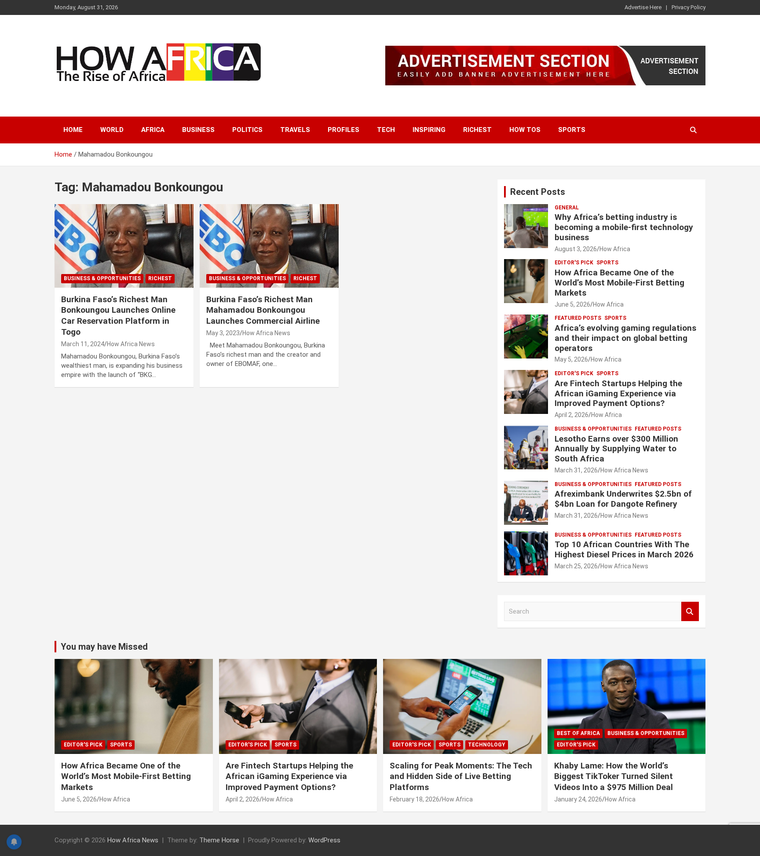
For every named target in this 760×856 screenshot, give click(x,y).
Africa (152, 130)
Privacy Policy (688, 7)
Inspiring (429, 130)
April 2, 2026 (571, 414)
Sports (571, 130)
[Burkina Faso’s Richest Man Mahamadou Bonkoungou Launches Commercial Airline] (269, 246)
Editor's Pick (574, 263)
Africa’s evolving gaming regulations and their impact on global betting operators (625, 338)
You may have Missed (104, 646)
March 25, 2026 (576, 566)
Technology (486, 745)
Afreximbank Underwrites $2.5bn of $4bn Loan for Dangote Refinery (623, 499)
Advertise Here (643, 7)
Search (690, 612)
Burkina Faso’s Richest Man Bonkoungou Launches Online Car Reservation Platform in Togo (118, 315)
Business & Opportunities (102, 278)
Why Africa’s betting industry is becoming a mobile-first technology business (624, 227)
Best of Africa (578, 733)
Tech (386, 130)
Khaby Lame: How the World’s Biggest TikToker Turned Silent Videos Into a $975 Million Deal (613, 776)
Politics (247, 130)
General (567, 208)
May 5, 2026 (571, 359)
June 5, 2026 (572, 304)
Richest (477, 130)
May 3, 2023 (223, 333)
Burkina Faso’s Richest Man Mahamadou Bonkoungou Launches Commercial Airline (263, 310)
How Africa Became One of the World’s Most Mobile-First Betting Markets (619, 282)
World (112, 130)
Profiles (343, 130)
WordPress (324, 840)
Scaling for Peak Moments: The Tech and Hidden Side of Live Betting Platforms (461, 776)
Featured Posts (578, 318)
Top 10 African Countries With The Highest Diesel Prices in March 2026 (624, 549)
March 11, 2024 (82, 344)
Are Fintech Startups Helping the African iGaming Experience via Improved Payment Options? (618, 393)
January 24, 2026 (578, 799)
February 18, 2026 (414, 799)
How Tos (525, 130)
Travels (295, 130)
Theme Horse (219, 840)
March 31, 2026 (576, 470)
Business (198, 130)
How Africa (614, 248)
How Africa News (131, 344)
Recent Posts (537, 192)
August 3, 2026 (576, 248)
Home (73, 130)
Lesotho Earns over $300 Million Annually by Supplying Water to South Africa (616, 449)
